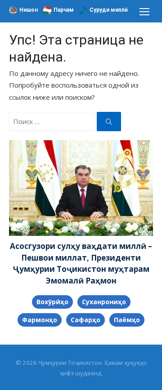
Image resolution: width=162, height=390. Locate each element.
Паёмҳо (127, 319)
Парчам (64, 10)
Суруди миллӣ (109, 10)
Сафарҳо (85, 319)
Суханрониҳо (104, 301)
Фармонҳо (39, 319)
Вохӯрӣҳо (52, 301)
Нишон (28, 10)
